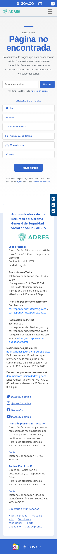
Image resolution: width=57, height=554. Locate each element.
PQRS (19, 182)
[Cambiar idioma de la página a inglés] (53, 3)
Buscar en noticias (40, 91)
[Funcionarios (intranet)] (40, 4)
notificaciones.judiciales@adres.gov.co (28, 351)
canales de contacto (41, 182)
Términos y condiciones (20, 521)
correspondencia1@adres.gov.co (27, 309)
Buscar (47, 84)
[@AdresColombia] (8, 396)
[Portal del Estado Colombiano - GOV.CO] (25, 3)
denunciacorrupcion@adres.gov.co (26, 376)
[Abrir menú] (50, 11)
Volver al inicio (28, 167)
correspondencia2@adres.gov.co (27, 312)
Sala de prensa (33, 526)
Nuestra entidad (18, 515)
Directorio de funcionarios (24, 509)
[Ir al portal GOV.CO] (32, 549)
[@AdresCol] (8, 410)
